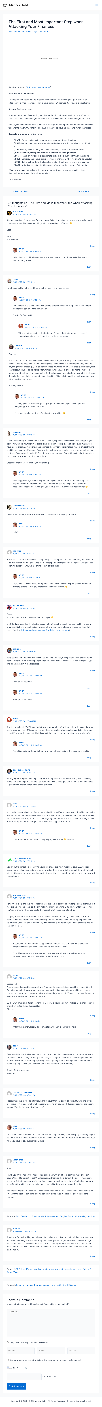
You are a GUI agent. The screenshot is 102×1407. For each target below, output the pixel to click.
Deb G (15, 1046)
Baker (21, 249)
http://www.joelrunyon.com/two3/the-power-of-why (45, 630)
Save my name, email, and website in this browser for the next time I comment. (46, 1360)
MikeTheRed (18, 1160)
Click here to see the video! (38, 87)
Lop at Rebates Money (23, 858)
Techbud (17, 649)
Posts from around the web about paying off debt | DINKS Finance (46, 1285)
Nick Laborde (19, 506)
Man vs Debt (18, 5)
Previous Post (20, 191)
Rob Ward (17, 551)
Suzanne (17, 432)
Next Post (83, 191)
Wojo (27, 325)
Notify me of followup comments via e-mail (28, 1342)
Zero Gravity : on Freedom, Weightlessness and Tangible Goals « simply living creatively (55, 1216)
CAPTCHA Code (49, 1376)
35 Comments (15, 31)
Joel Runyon (18, 606)
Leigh (15, 1126)
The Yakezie (18, 212)
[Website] (81, 1351)
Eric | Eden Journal (21, 770)
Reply (92, 246)
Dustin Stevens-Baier (22, 1092)
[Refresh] (25, 1368)
